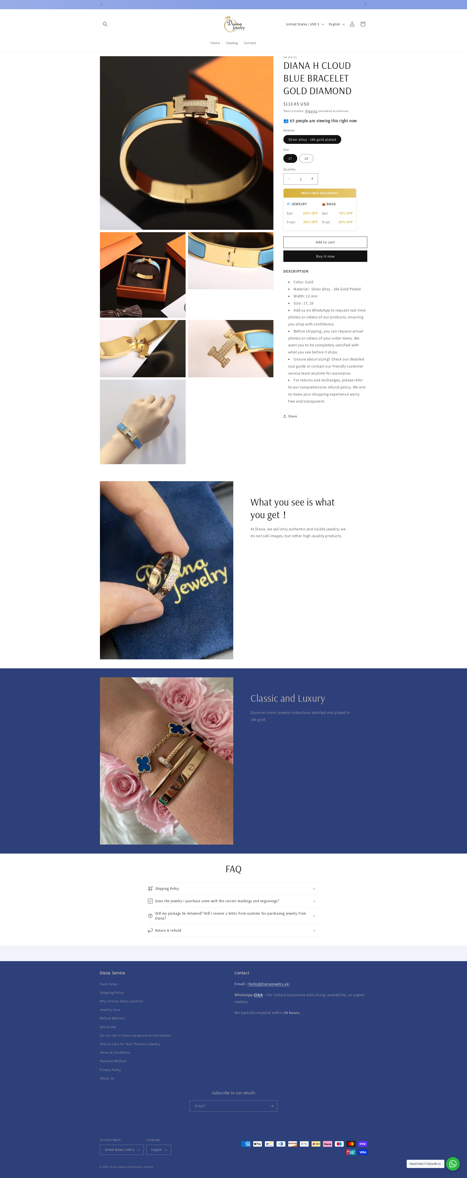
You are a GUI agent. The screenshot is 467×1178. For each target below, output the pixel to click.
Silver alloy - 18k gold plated (312, 139)
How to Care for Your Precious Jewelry (130, 1044)
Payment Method (113, 1061)
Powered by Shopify (140, 1167)
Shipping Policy (112, 992)
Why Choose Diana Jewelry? (122, 1001)
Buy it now (325, 256)
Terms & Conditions (115, 1052)
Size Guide (108, 1027)
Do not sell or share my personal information (135, 1035)
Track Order (109, 984)
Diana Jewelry (119, 1167)
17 (290, 158)
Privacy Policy (110, 1070)
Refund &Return (112, 1018)
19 (306, 158)
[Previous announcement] (101, 4)
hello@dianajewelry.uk (269, 983)
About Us (107, 1078)
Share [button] (292, 416)
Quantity (289, 169)
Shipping (311, 111)
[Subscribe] (271, 1106)
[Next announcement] (365, 4)
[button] (105, 24)
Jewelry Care (110, 1009)
